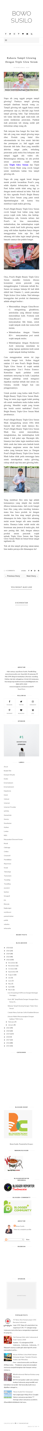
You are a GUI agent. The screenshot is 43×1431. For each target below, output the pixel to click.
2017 (8, 1040)
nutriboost (7, 912)
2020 (8, 1031)
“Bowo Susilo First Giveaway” (23, 1392)
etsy (33, 713)
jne (5, 900)
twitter (21, 704)
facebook (9, 704)
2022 (8, 960)
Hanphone (7, 791)
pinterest (9, 713)
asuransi (7, 888)
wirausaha (7, 928)
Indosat (6, 799)
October (11, 969)
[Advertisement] (21, 1080)
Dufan (6, 779)
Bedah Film (7, 771)
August (10, 975)
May (9, 984)
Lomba (6, 831)
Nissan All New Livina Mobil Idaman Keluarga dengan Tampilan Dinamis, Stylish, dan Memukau (25, 1357)
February (11, 1022)
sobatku (6, 924)
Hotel (6, 795)
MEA (5, 835)
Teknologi (7, 872)
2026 (8, 948)
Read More (21, 689)
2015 (8, 1046)
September (12, 972)
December (11, 963)
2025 (8, 951)
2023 (8, 957)
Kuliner (6, 827)
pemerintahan (8, 916)
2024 (8, 954)
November (11, 966)
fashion (6, 892)
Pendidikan (7, 860)
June (9, 981)
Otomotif (7, 855)
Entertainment (9, 787)
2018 (8, 1037)
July (9, 978)
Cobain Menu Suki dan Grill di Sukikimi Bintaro (23, 1012)
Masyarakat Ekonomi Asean (13, 839)
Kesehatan (7, 823)
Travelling (7, 884)
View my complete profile (22, 1229)
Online (6, 851)
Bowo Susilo (21, 17)
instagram (33, 704)
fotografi (7, 896)
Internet (7, 803)
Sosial (6, 868)
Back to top (33, 1426)
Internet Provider (10, 807)
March (10, 990)
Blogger (30, 1144)
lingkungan (7, 908)
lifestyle (6, 904)
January (10, 1025)
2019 (8, 1034)
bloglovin (21, 713)
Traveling (7, 880)
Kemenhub (7, 815)
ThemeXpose (23, 1423)
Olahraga (7, 847)
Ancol (6, 767)
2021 (8, 1028)
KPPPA (6, 811)
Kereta (6, 819)
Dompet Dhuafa (9, 775)
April (9, 987)
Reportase (7, 864)
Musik (6, 843)
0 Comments (10, 570)
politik (6, 920)
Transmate (7, 876)
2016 (8, 1043)
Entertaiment (8, 783)
